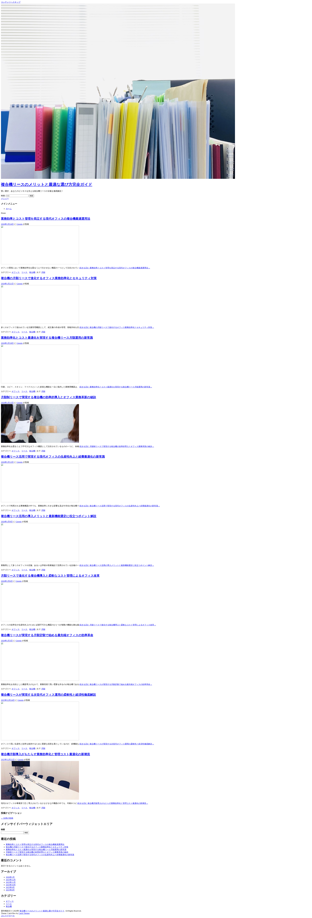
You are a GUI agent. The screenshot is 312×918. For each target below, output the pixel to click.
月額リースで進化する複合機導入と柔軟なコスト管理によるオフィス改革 (50, 575)
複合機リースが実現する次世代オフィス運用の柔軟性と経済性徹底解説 (48, 694)
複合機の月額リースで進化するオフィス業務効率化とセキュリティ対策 (49, 278)
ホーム (9, 209)
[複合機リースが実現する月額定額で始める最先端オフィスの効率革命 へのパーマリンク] (40, 680)
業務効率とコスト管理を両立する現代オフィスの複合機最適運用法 (45, 218)
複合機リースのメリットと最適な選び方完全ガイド (46, 184)
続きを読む (114, 268)
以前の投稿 (7, 818)
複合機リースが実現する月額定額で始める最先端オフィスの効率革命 (47, 635)
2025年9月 (10, 887)
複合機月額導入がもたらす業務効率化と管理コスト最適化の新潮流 (45, 754)
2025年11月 (11, 882)
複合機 (32, 272)
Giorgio (20, 224)
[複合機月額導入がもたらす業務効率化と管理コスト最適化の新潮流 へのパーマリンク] (40, 799)
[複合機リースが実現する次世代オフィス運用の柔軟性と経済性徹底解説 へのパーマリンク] (40, 740)
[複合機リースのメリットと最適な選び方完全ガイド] (118, 178)
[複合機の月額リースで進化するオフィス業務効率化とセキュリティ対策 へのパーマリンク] (40, 323)
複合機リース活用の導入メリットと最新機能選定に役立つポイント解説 (48, 516)
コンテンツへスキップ (10, 2)
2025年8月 (10, 890)
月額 (43, 272)
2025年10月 (11, 885)
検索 (3, 829)
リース (24, 272)
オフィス (16, 272)
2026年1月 (10, 877)
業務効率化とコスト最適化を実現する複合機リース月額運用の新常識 (47, 337)
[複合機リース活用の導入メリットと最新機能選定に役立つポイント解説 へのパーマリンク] (40, 561)
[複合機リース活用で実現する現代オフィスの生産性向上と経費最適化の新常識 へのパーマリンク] (40, 502)
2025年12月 (11, 880)
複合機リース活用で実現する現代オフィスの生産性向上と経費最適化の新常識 (53, 456)
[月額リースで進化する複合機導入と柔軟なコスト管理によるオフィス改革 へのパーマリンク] (40, 621)
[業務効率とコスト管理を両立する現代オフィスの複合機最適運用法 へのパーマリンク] (40, 264)
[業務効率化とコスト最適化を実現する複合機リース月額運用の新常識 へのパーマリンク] (40, 383)
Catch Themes (24, 913)
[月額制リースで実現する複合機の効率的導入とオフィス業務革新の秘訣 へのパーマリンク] (40, 442)
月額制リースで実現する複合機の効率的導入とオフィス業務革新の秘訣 (48, 397)
